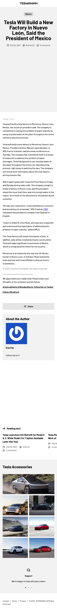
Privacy (23, 601)
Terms (14, 601)
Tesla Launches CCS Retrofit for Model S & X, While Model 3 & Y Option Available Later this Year (24, 438)
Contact (6, 601)
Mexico (28, 14)
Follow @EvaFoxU (11, 292)
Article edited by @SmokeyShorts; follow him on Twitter (28, 287)
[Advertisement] (28, 82)
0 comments (45, 45)
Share (30, 306)
